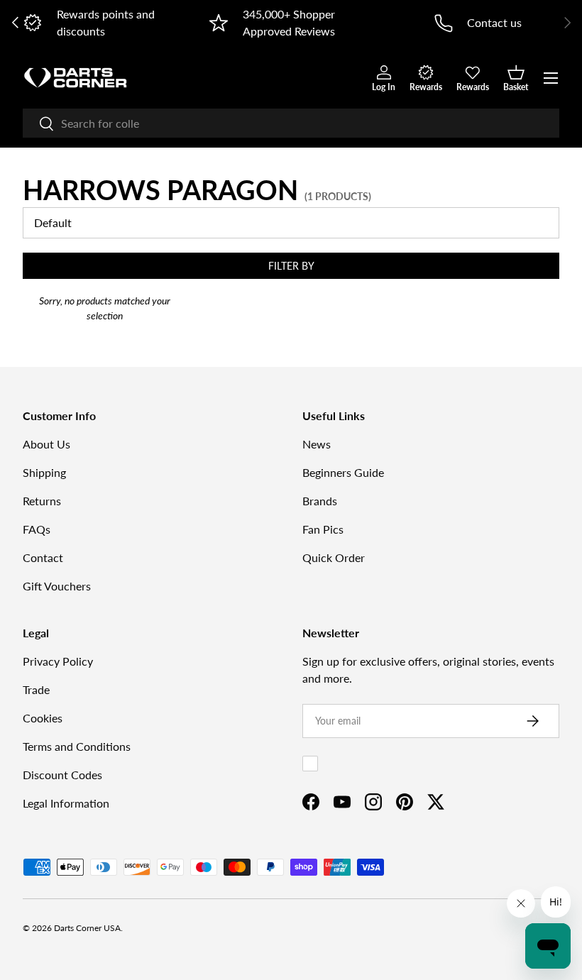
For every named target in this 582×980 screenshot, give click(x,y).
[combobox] (291, 123)
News (316, 444)
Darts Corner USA (87, 928)
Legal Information (66, 803)
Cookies (42, 718)
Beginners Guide (343, 472)
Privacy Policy (58, 661)
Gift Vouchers (57, 586)
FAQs (36, 529)
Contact (43, 557)
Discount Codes (62, 774)
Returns (42, 500)
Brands (319, 500)
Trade (36, 689)
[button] (515, 78)
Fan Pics (323, 529)
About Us (46, 444)
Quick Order (333, 557)
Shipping (44, 472)
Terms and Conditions (77, 746)
